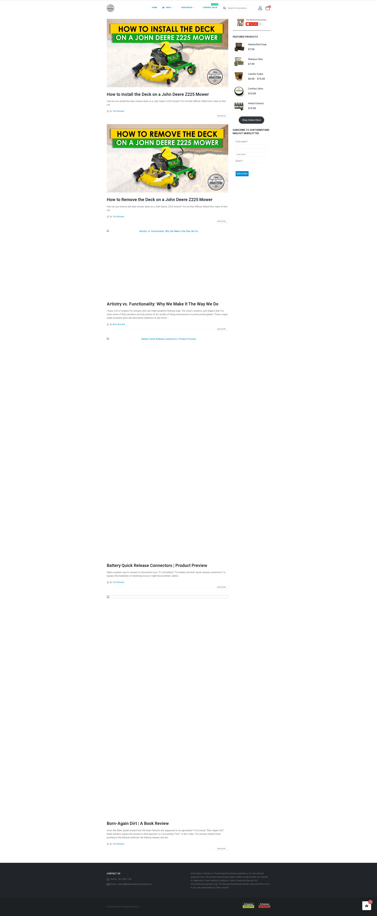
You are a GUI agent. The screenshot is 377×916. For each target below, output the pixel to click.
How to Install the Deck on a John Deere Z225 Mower (158, 94)
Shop (168, 7)
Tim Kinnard (118, 111)
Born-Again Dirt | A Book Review (138, 823)
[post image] (167, 53)
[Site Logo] (110, 8)
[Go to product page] (239, 47)
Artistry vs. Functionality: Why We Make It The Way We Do (162, 303)
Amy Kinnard (119, 324)
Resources (186, 7)
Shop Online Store (251, 120)
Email (239, 160)
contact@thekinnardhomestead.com (134, 884)
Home (154, 7)
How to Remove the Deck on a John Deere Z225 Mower (160, 199)
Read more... (222, 116)
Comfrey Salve (210, 7)
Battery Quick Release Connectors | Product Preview (157, 565)
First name (242, 141)
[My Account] (260, 8)
